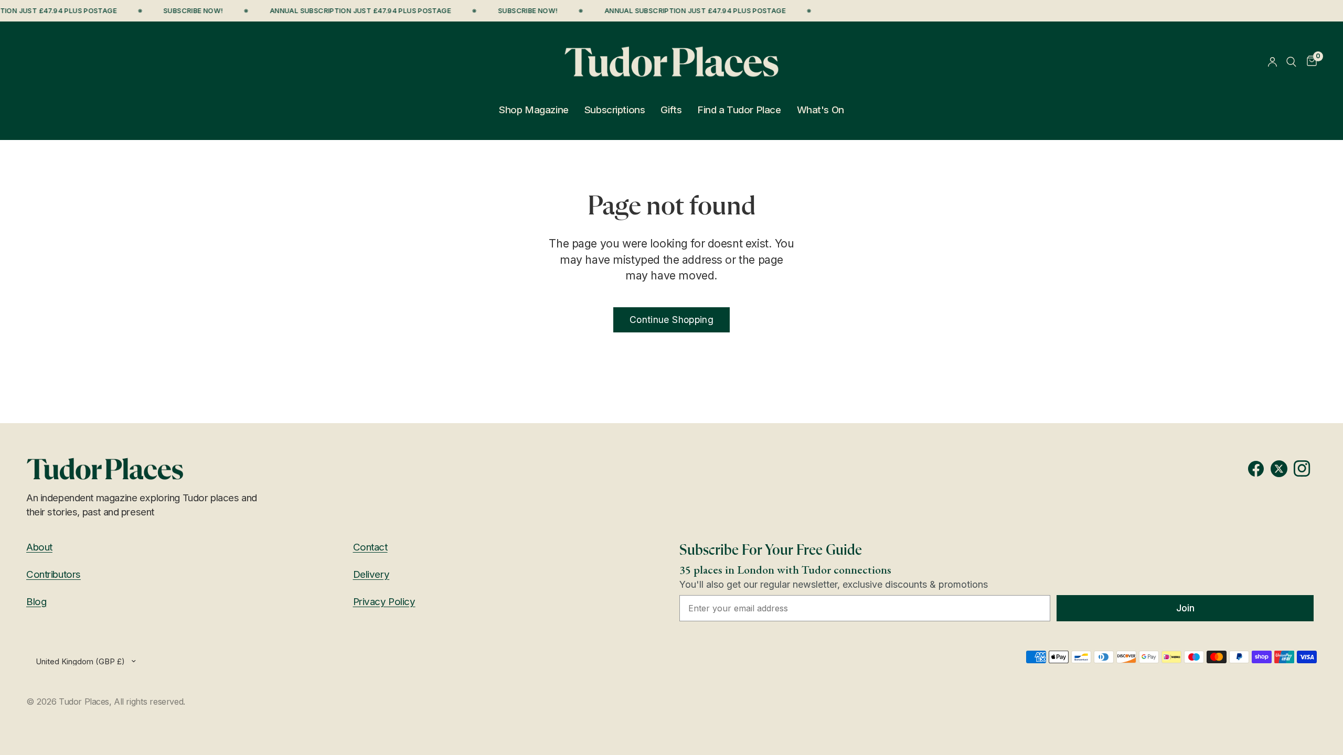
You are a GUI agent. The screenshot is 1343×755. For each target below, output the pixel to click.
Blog (36, 602)
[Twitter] (1282, 468)
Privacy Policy (384, 602)
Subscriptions (614, 110)
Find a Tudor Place (739, 110)
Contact (370, 547)
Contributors (53, 574)
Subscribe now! (188, 10)
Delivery (371, 574)
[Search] (1291, 61)
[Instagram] (1305, 468)
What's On (820, 110)
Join (1185, 607)
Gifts (670, 110)
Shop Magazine (533, 110)
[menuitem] (533, 110)
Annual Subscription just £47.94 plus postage (355, 10)
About (39, 547)
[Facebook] (1259, 468)
